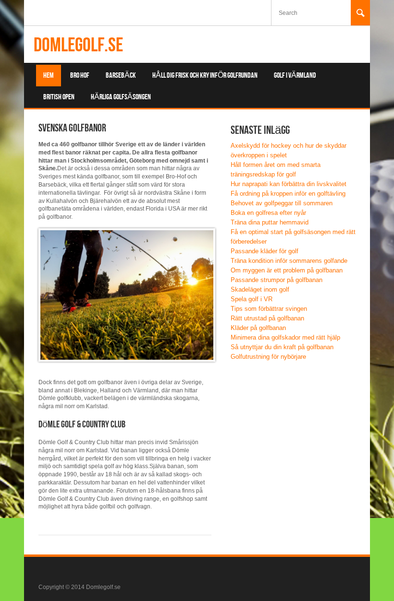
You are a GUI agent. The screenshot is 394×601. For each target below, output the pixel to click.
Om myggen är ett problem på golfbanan (287, 270)
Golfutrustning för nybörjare (268, 356)
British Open (58, 97)
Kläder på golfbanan (258, 327)
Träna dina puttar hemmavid (269, 222)
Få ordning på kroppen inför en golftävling (288, 193)
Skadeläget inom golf (260, 289)
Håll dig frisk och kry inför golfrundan (205, 75)
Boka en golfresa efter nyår (268, 212)
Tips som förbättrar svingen (269, 308)
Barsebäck (121, 75)
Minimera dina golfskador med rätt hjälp (285, 337)
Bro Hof (79, 75)
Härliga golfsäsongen (121, 97)
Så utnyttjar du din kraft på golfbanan (282, 347)
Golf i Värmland (295, 75)
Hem (48, 75)
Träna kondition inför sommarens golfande (289, 260)
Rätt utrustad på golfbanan (267, 318)
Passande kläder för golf (264, 251)
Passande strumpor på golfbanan (276, 279)
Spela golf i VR (251, 299)
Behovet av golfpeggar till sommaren (281, 203)
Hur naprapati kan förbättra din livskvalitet (288, 184)
